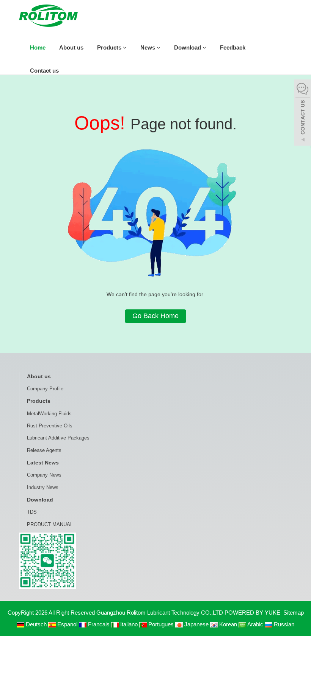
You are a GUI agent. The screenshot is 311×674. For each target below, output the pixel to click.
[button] (125, 47)
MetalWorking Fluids (49, 413)
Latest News (43, 463)
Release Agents (44, 450)
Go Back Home (155, 316)
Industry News (42, 487)
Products (110, 47)
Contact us (44, 70)
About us (71, 47)
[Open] (302, 113)
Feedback (232, 47)
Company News (44, 475)
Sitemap (293, 612)
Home (38, 47)
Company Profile (45, 388)
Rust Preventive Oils (49, 426)
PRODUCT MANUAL (50, 524)
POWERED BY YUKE (253, 612)
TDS (32, 512)
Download (188, 47)
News (148, 47)
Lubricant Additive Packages (58, 438)
